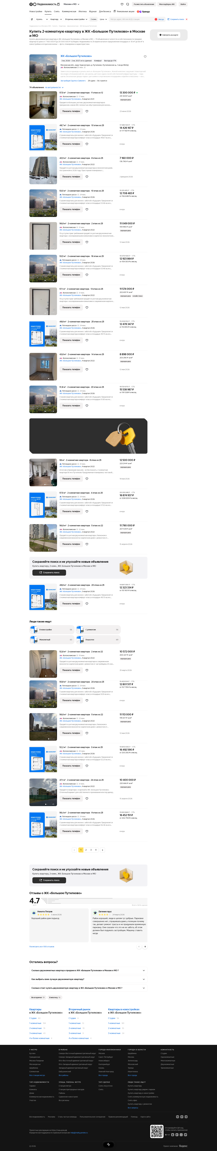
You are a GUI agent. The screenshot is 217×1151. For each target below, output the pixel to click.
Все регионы (64, 1100)
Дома (31, 1093)
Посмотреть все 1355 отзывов (41, 947)
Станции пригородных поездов (71, 1089)
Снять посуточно (106, 1086)
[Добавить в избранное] (145, 56)
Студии (33, 1018)
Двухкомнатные (167, 1064)
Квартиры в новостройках (123, 1009)
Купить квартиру (135, 1086)
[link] (183, 4)
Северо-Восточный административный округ (77, 1053)
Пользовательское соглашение (92, 1117)
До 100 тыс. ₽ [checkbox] (90, 440)
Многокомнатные (168, 1061)
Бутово (32, 1053)
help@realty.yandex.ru (79, 1133)
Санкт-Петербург (106, 1057)
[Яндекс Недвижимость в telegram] (186, 1116)
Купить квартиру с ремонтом (140, 1104)
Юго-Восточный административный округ (76, 1061)
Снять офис (132, 1100)
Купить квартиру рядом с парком (141, 1089)
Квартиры (35, 1009)
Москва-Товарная (36, 1061)
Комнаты (33, 1089)
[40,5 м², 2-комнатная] (44, 172)
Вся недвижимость (37, 1117)
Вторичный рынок (79, 1009)
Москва (102, 1053)
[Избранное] (122, 4)
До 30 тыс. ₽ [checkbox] (40, 440)
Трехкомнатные (167, 1068)
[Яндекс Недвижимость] (44, 4)
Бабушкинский (65, 1072)
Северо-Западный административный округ (77, 1057)
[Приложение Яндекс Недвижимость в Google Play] (176, 1135)
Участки (32, 1100)
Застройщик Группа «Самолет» (73, 81)
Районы (62, 1093)
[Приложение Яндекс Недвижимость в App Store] (172, 1135)
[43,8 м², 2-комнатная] (44, 368)
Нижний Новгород (106, 1072)
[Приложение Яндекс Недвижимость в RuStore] (185, 1135)
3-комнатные (35, 1033)
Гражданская (34, 1057)
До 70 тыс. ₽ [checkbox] (73, 440)
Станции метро (65, 1086)
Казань (101, 1068)
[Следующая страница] (102, 850)
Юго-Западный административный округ (75, 1064)
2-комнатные (35, 1028)
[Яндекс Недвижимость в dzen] (181, 1116)
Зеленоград (133, 1061)
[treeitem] (36, 12)
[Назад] (139, 946)
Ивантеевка (133, 1072)
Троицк (131, 1068)
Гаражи (32, 1086)
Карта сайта (145, 1117)
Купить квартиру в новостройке (141, 1093)
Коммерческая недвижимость (41, 1097)
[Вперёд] (144, 946)
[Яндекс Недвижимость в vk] (177, 1116)
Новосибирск (104, 1061)
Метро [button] (161, 19)
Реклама (51, 1117)
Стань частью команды (67, 1117)
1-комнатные (35, 1023)
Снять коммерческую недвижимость (143, 1097)
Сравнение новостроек (68, 1097)
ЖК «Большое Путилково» (70, 99)
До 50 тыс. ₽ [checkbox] (57, 440)
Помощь (134, 1117)
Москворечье (35, 1064)
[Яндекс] (183, 1146)
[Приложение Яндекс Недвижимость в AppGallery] (181, 1135)
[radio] (85, 849)
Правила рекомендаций (118, 1117)
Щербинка (33, 1068)
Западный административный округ (73, 1068)
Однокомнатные (167, 1057)
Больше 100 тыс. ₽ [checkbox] (43, 447)
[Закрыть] (187, 19)
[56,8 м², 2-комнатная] (44, 539)
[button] (127, 4)
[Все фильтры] (31, 19)
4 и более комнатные (39, 1038)
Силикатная (34, 1072)
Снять (101, 1089)
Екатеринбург (104, 1064)
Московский (133, 1064)
